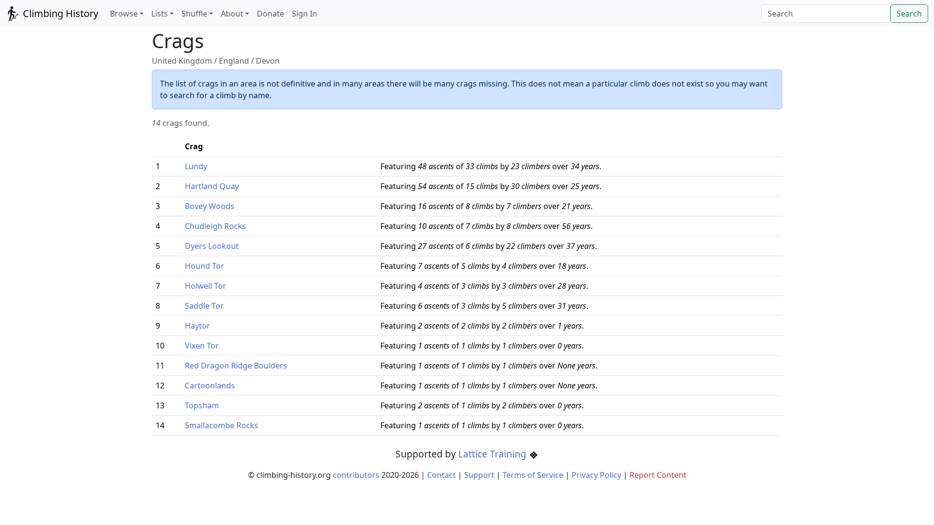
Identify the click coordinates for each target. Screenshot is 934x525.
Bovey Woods (209, 206)
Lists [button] (159, 13)
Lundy (196, 166)
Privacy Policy (596, 475)
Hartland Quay (212, 186)
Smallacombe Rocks (221, 425)
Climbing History (59, 13)
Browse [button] (124, 13)
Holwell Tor (205, 285)
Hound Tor (204, 266)
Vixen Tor (202, 345)
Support (479, 475)
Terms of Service (533, 475)
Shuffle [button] (194, 13)
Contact (441, 475)
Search (909, 13)
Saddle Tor (204, 305)
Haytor (197, 325)
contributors (356, 475)
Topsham (202, 405)
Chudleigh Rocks (215, 226)
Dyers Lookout (212, 246)
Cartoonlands (210, 385)
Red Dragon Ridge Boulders (236, 365)
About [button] (232, 13)
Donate (270, 13)
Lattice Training (493, 453)
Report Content (657, 475)
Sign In (304, 13)
